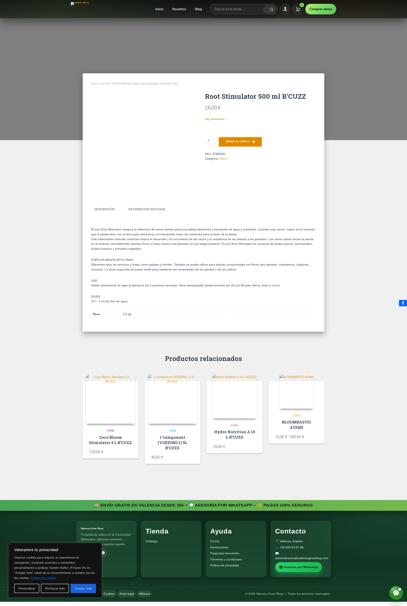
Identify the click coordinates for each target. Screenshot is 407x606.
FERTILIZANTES (121, 83)
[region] (55, 570)
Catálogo (152, 541)
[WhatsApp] (103, 553)
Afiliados (144, 593)
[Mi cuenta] (285, 9)
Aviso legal (126, 593)
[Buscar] (269, 9)
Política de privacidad (224, 565)
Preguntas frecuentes (224, 553)
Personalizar (26, 588)
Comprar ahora (320, 9)
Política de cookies (43, 578)
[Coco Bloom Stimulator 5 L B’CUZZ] (110, 399)
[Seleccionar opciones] (316, 436)
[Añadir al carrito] (130, 451)
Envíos (214, 541)
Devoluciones (219, 547)
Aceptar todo (83, 588)
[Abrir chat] (396, 593)
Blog (198, 9)
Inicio (159, 9)
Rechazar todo (55, 588)
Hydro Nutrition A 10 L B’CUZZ (234, 434)
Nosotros (179, 9)
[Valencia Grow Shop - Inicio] (80, 9)
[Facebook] (403, 303)
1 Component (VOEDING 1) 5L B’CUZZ (172, 442)
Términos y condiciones (226, 559)
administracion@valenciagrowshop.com (301, 558)
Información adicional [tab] (147, 209)
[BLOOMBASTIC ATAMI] (296, 392)
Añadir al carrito (238, 141)
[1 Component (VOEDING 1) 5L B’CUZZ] (172, 399)
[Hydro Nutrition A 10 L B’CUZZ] (234, 396)
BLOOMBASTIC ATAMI (296, 424)
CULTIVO (104, 83)
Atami (136, 83)
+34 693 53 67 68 (291, 547)
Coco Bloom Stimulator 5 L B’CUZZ (110, 440)
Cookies (109, 593)
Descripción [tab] (104, 209)
